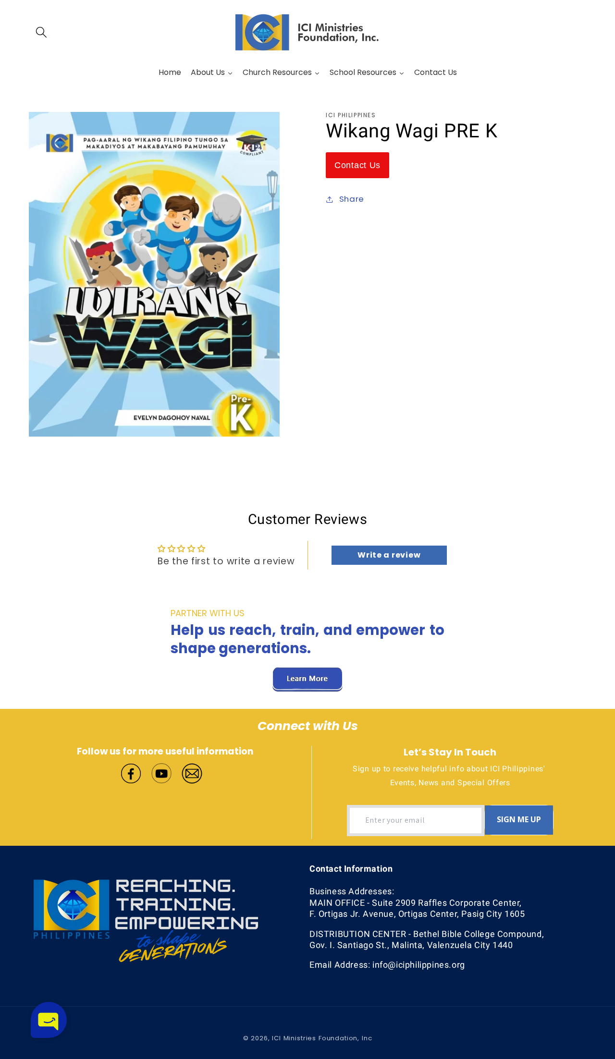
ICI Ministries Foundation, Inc (322, 1038)
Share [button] (351, 199)
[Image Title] (131, 772)
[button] (41, 32)
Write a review (388, 554)
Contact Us (357, 165)
